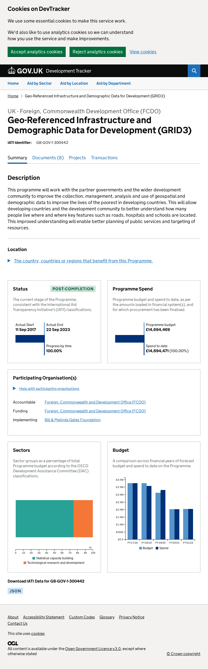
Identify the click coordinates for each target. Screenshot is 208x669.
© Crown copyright (183, 653)
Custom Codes (82, 617)
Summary (17, 158)
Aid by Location (74, 83)
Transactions (104, 158)
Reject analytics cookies (98, 52)
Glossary (106, 617)
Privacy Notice (131, 617)
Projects (77, 158)
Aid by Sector (39, 83)
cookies (38, 633)
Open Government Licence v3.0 (93, 648)
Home (13, 83)
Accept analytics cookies (37, 52)
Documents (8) (48, 158)
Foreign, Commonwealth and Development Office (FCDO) (95, 402)
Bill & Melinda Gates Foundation (73, 419)
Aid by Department (113, 83)
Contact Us (17, 623)
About (13, 617)
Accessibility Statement (43, 617)
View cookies (143, 51)
